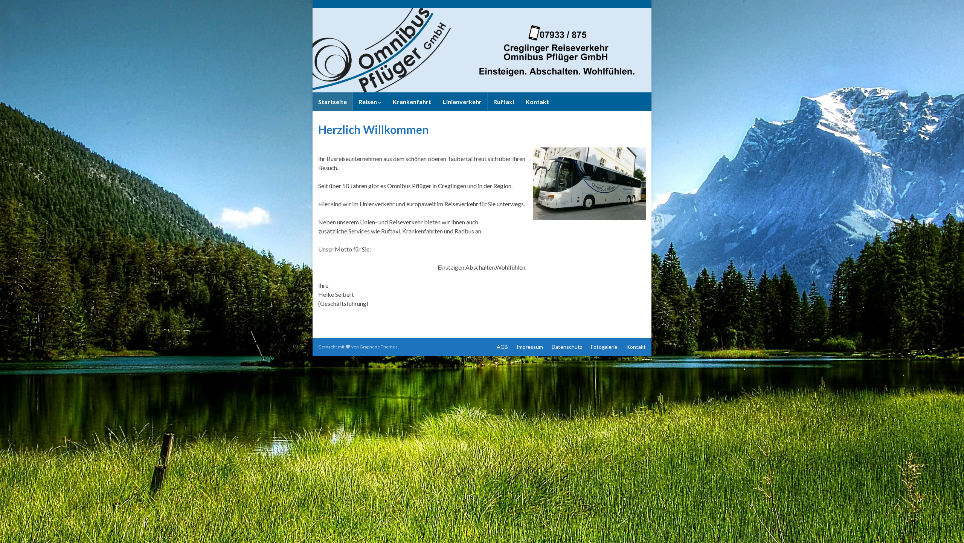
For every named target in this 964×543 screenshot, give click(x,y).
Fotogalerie (604, 347)
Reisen (368, 101)
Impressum (530, 347)
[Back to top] (947, 526)
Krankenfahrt (412, 101)
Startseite (332, 101)
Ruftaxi (503, 101)
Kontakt (537, 101)
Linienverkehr (462, 101)
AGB (502, 347)
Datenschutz (567, 347)
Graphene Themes (379, 347)
